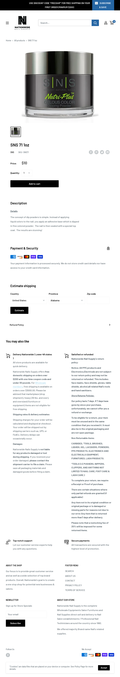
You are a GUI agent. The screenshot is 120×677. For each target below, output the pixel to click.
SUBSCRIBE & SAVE (105, 5)
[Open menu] (7, 23)
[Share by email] (108, 152)
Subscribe (15, 623)
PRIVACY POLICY (73, 585)
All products (19, 40)
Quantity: (15, 172)
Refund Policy (17, 324)
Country (14, 293)
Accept (104, 667)
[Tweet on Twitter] (102, 152)
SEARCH (69, 571)
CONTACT (70, 580)
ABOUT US (70, 575)
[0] (112, 23)
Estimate (19, 310)
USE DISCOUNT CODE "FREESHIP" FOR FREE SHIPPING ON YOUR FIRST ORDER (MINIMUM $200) (59, 5)
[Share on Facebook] (91, 152)
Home (8, 40)
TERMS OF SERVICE (75, 590)
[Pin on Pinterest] (96, 152)
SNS (12, 152)
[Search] (95, 23)
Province (53, 293)
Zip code (91, 293)
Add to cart (34, 183)
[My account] (105, 22)
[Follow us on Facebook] (8, 655)
